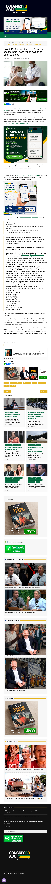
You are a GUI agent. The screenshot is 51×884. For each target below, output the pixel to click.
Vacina (13, 385)
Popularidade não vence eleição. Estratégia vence (17, 655)
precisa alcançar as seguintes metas (29, 217)
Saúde (7, 385)
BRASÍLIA (15, 412)
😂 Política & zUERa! (11, 741)
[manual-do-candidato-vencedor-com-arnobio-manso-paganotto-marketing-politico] (21, 518)
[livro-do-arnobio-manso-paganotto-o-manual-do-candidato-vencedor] (25, 373)
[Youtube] (4, 358)
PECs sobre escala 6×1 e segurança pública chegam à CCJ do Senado (36, 486)
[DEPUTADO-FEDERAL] (25, 95)
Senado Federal (9, 416)
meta (35, 382)
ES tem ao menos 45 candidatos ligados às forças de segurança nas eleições (36, 423)
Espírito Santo (37, 414)
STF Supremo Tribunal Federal (11, 481)
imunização (27, 382)
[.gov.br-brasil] (25, 25)
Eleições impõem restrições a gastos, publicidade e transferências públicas (36, 455)
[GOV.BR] (20, 198)
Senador (15, 416)
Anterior (8, 391)
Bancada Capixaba (32, 412)
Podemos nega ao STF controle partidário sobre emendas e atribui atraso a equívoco (23, 821)
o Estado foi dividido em (28, 175)
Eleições (30, 447)
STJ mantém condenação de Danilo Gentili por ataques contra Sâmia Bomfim (13, 486)
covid (7, 382)
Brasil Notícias (17, 58)
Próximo (43, 391)
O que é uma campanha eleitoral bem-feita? (15, 690)
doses (13, 382)
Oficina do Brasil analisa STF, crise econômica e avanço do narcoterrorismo (22, 587)
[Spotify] (12, 358)
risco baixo (42, 382)
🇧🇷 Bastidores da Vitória (12, 620)
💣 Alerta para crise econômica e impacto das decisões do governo (20, 612)
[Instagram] (6, 358)
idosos (20, 382)
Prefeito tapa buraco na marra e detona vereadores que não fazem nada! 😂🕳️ (23, 798)
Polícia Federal (8, 449)
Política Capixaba (32, 418)
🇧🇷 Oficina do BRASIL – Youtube (14, 559)
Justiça (20, 477)
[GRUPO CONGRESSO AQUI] (25, 144)
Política (17, 414)
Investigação (8, 447)
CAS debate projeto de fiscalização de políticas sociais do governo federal (12, 420)
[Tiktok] (10, 358)
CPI (20, 445)
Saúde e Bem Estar (25, 58)
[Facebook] (8, 358)
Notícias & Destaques (10, 414)
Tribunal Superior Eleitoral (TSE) (35, 451)
